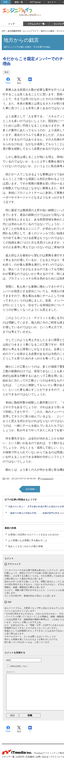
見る (19, 83)
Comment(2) (47, 478)
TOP (5, 2)
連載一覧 (18, 2)
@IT (4, 31)
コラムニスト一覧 (36, 24)
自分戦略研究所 (14, 31)
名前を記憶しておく (19, 666)
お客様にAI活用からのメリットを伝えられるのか (33, 534)
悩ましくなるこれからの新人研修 (25, 546)
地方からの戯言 (47, 31)
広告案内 (30, 757)
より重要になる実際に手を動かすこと (27, 540)
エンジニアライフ (22, 12)
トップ (11, 24)
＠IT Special (35, 2)
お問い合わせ (42, 757)
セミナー (51, 2)
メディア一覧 (8, 757)
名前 (8, 660)
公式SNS (20, 757)
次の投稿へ (31, 489)
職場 (6, 72)
